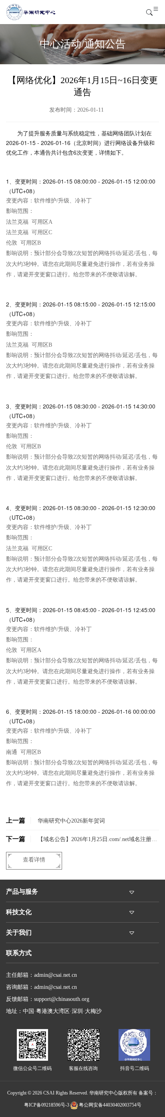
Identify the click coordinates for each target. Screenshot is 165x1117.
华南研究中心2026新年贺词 (55, 820)
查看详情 (34, 860)
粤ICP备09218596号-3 (46, 1105)
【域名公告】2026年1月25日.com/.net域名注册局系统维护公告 (81, 841)
